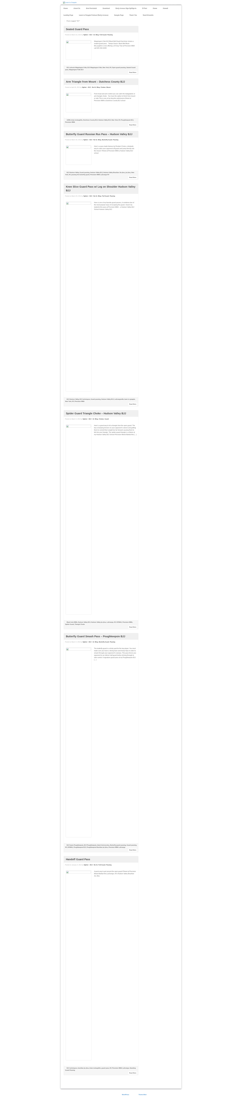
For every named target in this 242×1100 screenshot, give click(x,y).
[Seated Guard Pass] (79, 50)
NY (110, 67)
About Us (76, 8)
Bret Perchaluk (91, 8)
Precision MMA (70, 122)
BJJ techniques (85, 399)
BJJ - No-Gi (92, 87)
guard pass (105, 1068)
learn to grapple (129, 399)
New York (106, 67)
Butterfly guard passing (118, 845)
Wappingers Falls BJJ (76, 69)
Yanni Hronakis (147, 15)
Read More (132, 72)
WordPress (125, 1094)
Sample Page (118, 15)
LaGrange (110, 622)
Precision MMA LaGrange (117, 847)
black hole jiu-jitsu (103, 845)
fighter (85, 35)
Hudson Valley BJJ (104, 120)
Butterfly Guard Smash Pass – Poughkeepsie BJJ (95, 636)
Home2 (165, 8)
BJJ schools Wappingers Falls (77, 67)
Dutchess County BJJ (90, 120)
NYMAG (119, 622)
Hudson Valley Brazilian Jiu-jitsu (114, 172)
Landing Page (68, 15)
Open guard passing (119, 67)
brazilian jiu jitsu (83, 1068)
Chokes (103, 87)
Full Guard (103, 35)
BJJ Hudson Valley (73, 172)
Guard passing (84, 172)
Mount (108, 87)
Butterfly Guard (107, 139)
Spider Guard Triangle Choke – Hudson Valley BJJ (96, 413)
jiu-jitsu (128, 172)
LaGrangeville (119, 399)
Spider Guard (69, 624)
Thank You (133, 15)
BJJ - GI (92, 35)
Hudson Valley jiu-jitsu (98, 622)
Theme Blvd (142, 1094)
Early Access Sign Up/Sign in (125, 8)
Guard (107, 419)
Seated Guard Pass (77, 29)
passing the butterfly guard (80, 174)
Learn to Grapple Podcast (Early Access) (93, 15)
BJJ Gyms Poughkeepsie (75, 845)
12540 (68, 120)
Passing (110, 35)
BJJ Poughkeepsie (90, 845)
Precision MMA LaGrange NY (99, 174)
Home (65, 8)
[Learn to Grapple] (70, 2)
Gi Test (144, 8)
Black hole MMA (72, 622)
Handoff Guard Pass (78, 859)
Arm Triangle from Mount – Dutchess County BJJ (95, 81)
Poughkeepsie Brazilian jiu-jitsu (97, 847)
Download (106, 8)
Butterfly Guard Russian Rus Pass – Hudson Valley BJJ (99, 134)
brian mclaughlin (76, 120)
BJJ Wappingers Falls (94, 67)
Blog (97, 35)
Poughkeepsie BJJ (127, 120)
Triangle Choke (80, 624)
